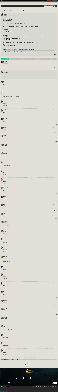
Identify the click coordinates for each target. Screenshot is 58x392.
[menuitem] (16, 1)
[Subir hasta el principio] (1, 391)
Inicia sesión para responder (4, 59)
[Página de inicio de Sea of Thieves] (3, 1)
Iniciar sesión (54, 1)
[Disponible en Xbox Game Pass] (40, 378)
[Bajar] (5, 391)
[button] (5, 386)
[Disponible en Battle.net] (47, 378)
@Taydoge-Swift (11, 96)
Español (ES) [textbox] (4, 386)
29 (32, 363)
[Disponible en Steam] (33, 378)
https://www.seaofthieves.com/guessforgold (29, 49)
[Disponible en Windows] (25, 378)
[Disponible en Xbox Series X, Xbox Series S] (11, 378)
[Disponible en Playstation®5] (18, 378)
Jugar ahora (49, 1)
